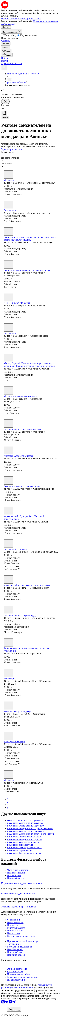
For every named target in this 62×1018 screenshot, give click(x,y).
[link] (6, 51)
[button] (4, 58)
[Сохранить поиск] (4, 113)
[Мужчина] (8, 174)
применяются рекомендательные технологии (26, 986)
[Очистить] (5, 101)
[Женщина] (8, 231)
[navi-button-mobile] (4, 67)
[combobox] (15, 94)
